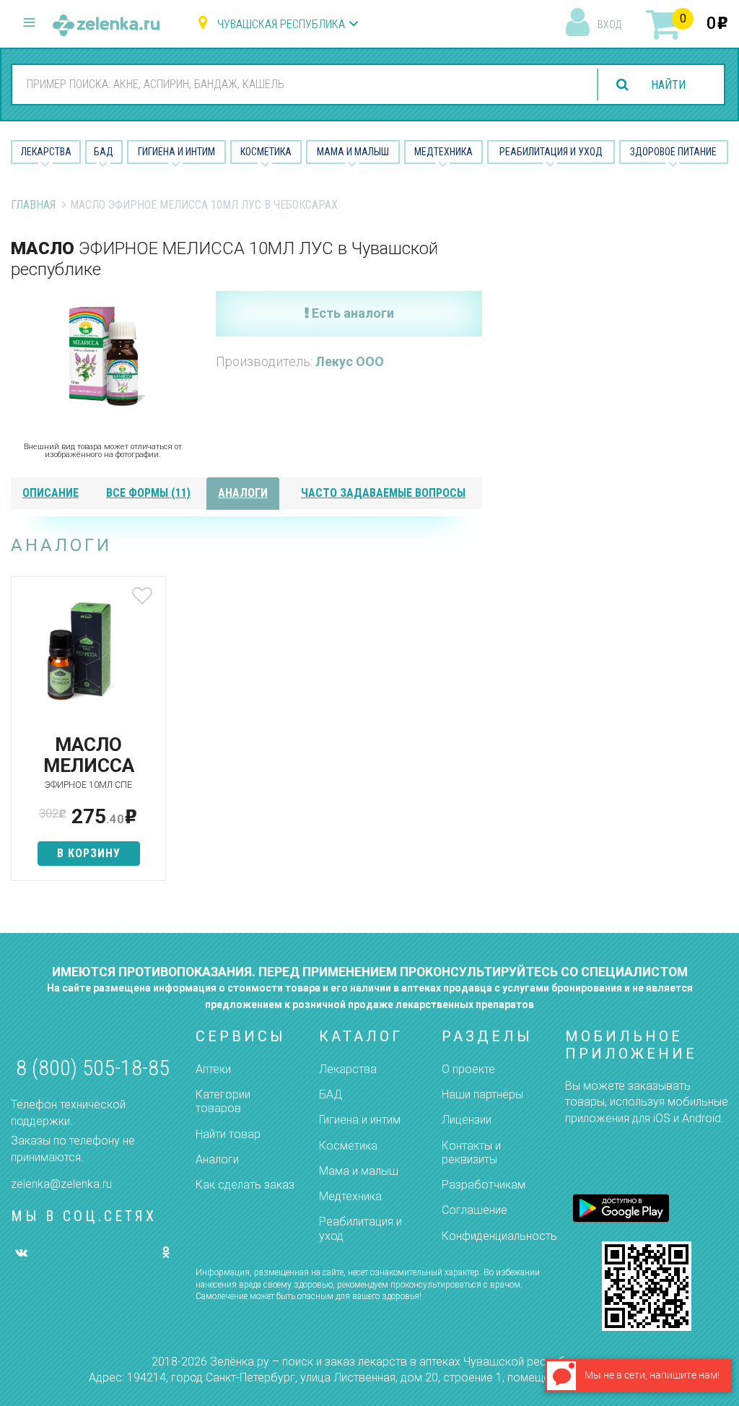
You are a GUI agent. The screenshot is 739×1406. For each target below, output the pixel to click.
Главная (33, 205)
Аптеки (213, 1069)
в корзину (89, 853)
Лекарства (46, 151)
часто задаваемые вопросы (383, 493)
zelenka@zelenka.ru (61, 1184)
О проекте (468, 1069)
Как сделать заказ (245, 1185)
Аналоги (217, 1159)
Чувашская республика (281, 24)
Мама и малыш (353, 151)
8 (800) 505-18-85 (93, 1067)
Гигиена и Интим (176, 151)
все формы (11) (148, 493)
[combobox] (298, 84)
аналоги (243, 493)
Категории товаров (223, 1101)
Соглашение (474, 1210)
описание (50, 493)
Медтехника (443, 151)
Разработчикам (483, 1185)
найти (668, 85)
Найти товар (228, 1134)
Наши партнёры (482, 1094)
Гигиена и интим (360, 1120)
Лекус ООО (349, 361)
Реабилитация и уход (551, 151)
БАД (103, 151)
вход (609, 24)
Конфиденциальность (499, 1236)
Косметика (266, 151)
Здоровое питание (673, 151)
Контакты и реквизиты (471, 1152)
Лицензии (466, 1120)
